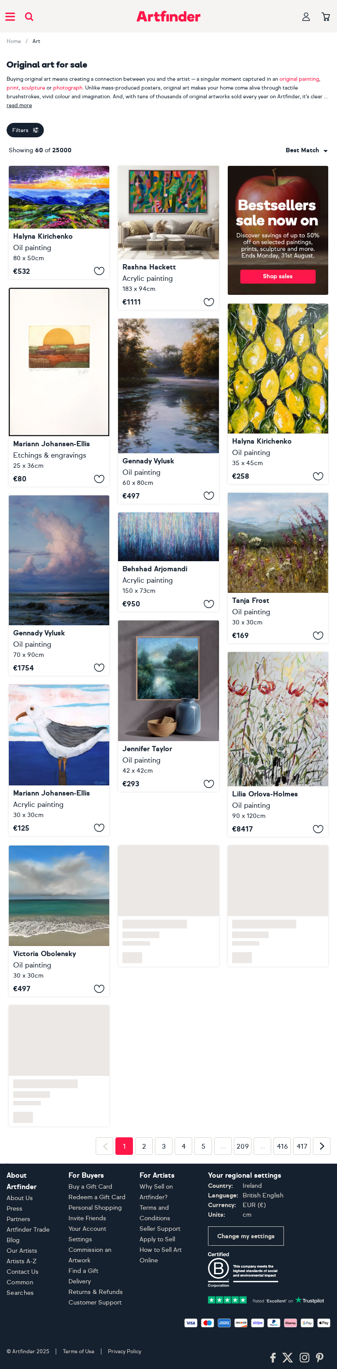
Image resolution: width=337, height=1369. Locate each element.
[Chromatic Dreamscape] (168, 562)
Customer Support (95, 1302)
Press (14, 1208)
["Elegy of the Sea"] (59, 585)
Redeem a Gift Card (96, 1197)
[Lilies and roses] (278, 744)
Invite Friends (87, 1218)
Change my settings (246, 1236)
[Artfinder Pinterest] (320, 1358)
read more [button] (19, 105)
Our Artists (22, 1250)
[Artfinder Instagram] (304, 1358)
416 (282, 1145)
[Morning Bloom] (278, 568)
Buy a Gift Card (90, 1186)
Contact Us (23, 1272)
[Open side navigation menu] (10, 16)
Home (14, 41)
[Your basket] (325, 17)
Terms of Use (78, 1351)
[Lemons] (278, 394)
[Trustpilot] (266, 1299)
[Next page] (321, 1145)
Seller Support (160, 1229)
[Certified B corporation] (243, 1269)
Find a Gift (83, 1271)
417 (302, 1145)
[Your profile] (306, 16)
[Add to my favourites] (99, 271)
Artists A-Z (22, 1261)
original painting (299, 79)
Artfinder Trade (28, 1229)
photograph (67, 88)
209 (243, 1145)
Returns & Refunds (95, 1292)
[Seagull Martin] (59, 760)
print (13, 88)
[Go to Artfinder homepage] (168, 16)
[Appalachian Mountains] (59, 222)
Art (36, 41)
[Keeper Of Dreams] (59, 920)
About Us (20, 1198)
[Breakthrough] (168, 238)
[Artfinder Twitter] (287, 1358)
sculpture (33, 88)
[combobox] (306, 150)
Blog (13, 1240)
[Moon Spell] (168, 706)
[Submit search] (29, 16)
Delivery (79, 1281)
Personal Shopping (95, 1207)
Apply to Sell (157, 1239)
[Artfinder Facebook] (273, 1358)
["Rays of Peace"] (168, 411)
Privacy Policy (124, 1351)
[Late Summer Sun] (59, 387)
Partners (18, 1219)
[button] (306, 150)
